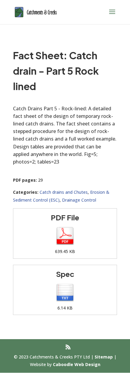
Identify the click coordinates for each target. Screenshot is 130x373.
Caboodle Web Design (76, 364)
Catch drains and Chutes (64, 192)
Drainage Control (79, 200)
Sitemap (104, 357)
